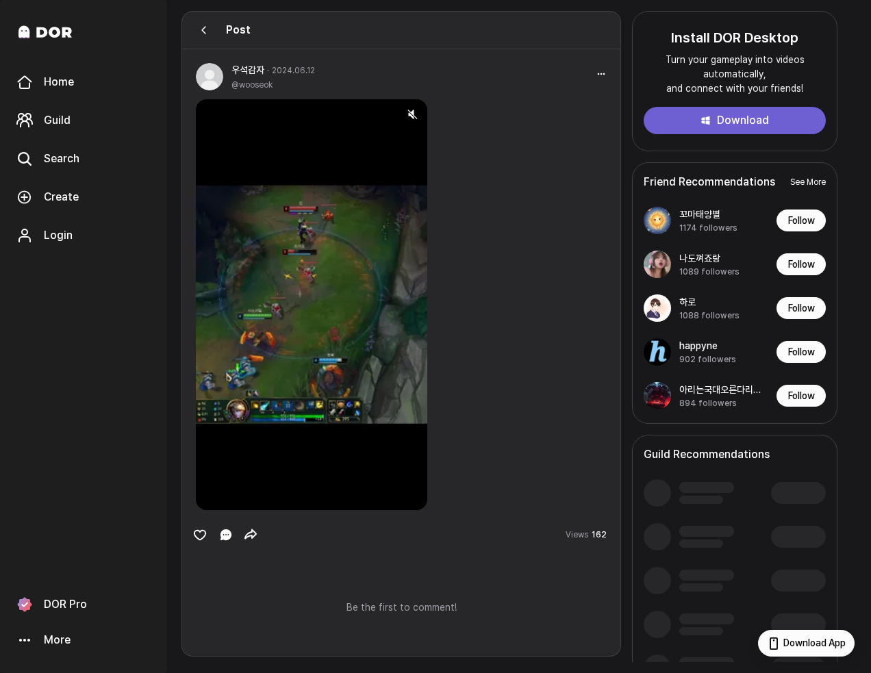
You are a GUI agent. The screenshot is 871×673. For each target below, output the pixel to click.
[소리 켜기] (412, 114)
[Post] (204, 30)
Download (743, 120)
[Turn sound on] (234, 494)
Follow (801, 220)
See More (808, 182)
